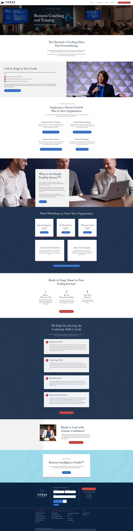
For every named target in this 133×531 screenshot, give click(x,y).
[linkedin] (89, 498)
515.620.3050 (88, 494)
